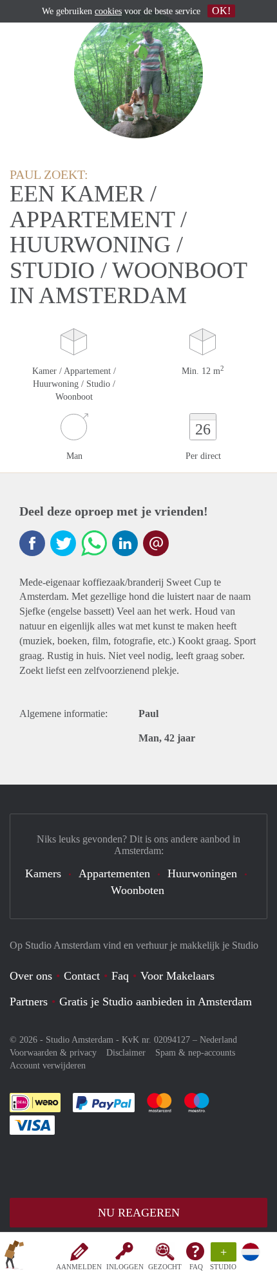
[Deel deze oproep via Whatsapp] (94, 543)
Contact (82, 975)
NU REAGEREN (139, 1212)
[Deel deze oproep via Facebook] (32, 543)
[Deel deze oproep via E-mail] (156, 543)
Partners (29, 1001)
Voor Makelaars (177, 975)
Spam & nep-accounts (195, 1053)
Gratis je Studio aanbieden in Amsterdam (155, 1001)
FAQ (196, 1267)
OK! (221, 10)
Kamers (43, 873)
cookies (108, 11)
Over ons (31, 975)
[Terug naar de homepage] (14, 1257)
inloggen (125, 1267)
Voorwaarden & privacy (53, 1053)
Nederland (218, 1040)
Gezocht (165, 1267)
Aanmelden (79, 1267)
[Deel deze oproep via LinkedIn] (125, 543)
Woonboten (137, 890)
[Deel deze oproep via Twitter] (63, 543)
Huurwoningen (202, 873)
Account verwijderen (48, 1065)
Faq (120, 975)
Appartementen (114, 873)
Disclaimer (126, 1053)
